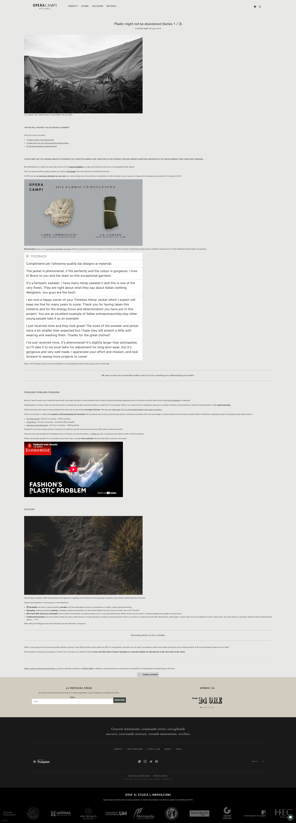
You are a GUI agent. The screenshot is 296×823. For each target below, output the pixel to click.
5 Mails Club (153, 749)
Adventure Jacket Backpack (37, 425)
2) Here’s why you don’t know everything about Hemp (47, 143)
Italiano (4, 821)
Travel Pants (31, 422)
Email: (72, 697)
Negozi (168, 749)
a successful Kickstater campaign (58, 249)
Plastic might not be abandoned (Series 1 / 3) (42, 668)
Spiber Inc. (95, 434)
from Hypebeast (173, 400)
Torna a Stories (150, 674)
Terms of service (160, 776)
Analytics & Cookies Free (139, 776)
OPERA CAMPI (87, 668)
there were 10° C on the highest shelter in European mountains (137, 409)
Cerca (179, 749)
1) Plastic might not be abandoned (40, 140)
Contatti (118, 749)
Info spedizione (135, 749)
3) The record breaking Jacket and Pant (41, 146)
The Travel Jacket (33, 419)
